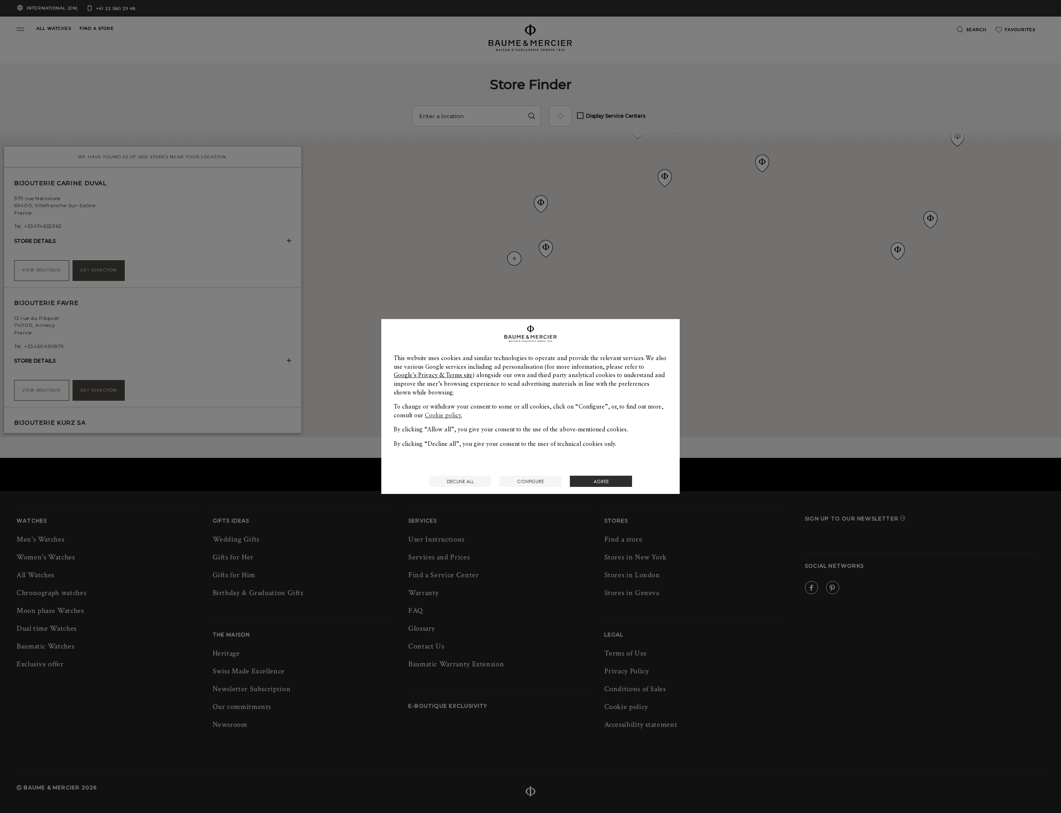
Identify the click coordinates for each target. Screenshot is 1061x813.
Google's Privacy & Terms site (433, 375)
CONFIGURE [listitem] (530, 481)
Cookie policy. (443, 415)
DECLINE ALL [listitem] (460, 481)
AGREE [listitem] (601, 481)
